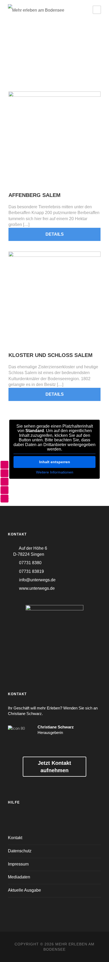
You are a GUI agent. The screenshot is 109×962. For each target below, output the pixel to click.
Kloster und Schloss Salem (50, 355)
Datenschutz (19, 851)
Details (55, 234)
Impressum (18, 864)
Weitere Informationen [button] (54, 472)
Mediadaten (19, 877)
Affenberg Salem (34, 195)
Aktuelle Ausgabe (24, 890)
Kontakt (15, 837)
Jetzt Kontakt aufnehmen (54, 766)
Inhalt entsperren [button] (54, 462)
